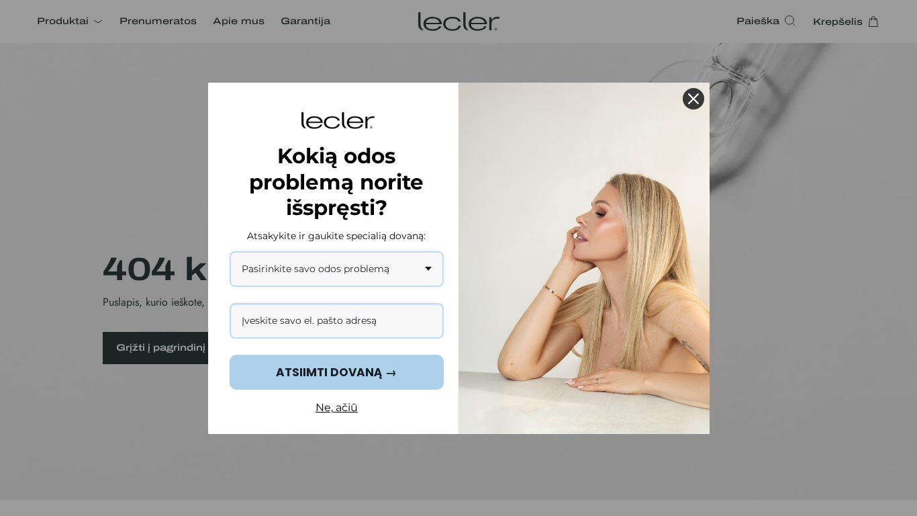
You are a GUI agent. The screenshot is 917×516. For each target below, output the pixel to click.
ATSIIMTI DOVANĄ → (336, 372)
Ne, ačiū (337, 407)
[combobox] (337, 269)
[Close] (693, 99)
